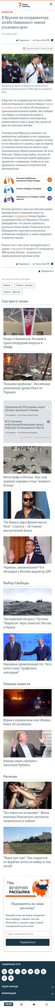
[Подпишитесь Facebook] (11, 971)
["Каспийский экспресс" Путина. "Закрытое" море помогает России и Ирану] (27, 602)
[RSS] (43, 971)
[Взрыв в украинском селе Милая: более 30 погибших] (27, 702)
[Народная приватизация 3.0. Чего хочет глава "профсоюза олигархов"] (27, 647)
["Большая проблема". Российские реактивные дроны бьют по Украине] (27, 366)
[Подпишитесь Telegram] (30, 971)
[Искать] (46, 1004)
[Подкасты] (4, 978)
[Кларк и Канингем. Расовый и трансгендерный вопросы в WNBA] (27, 321)
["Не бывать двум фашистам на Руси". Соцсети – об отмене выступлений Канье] (27, 505)
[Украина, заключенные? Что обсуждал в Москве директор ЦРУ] (27, 550)
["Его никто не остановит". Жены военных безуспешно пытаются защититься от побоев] (27, 795)
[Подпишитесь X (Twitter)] (17, 971)
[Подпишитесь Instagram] (37, 971)
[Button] (22, 40)
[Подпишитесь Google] (4, 971)
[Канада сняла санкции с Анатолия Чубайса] (27, 743)
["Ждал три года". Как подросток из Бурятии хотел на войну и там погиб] (27, 840)
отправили (16, 249)
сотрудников (21, 216)
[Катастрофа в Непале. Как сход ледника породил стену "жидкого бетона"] (27, 460)
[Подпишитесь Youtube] (24, 971)
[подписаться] (11, 978)
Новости (7, 12)
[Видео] (34, 1004)
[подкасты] (21, 1004)
